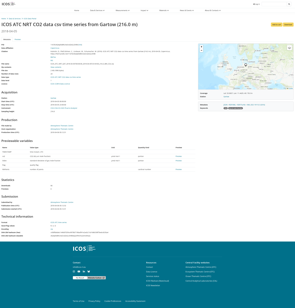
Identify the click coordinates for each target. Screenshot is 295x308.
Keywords (204, 108)
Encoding (5, 229)
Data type (5, 77)
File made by (6, 126)
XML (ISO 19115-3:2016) (256, 105)
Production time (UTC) (10, 132)
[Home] (9, 4)
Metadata (204, 105)
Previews (5, 189)
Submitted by (6, 202)
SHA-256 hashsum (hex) (10, 232)
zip (52, 229)
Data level (5, 80)
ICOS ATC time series (59, 222)
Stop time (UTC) (7, 105)
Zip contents (6, 67)
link (80, 45)
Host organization (8, 129)
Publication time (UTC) (10, 205)
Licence (4, 84)
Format (4, 222)
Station (4, 98)
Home (3, 18)
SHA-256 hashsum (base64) (12, 236)
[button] (97, 10)
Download (288, 24)
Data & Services (15, 18)
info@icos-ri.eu (79, 267)
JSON (226, 105)
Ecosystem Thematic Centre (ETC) (200, 271)
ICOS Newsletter (153, 285)
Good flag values (8, 226)
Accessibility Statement (135, 301)
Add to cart (276, 24)
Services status (152, 276)
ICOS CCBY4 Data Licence (60, 84)
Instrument (5, 108)
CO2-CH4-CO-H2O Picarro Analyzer (64, 108)
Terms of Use (78, 301)
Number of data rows (9, 74)
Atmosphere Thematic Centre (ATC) (201, 267)
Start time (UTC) (7, 101)
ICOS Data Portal (30, 18)
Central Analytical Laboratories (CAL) (201, 281)
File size (4, 70)
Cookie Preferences (112, 301)
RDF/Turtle (241, 105)
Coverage (203, 93)
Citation (4, 51)
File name (5, 64)
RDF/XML (232, 105)
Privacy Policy (94, 301)
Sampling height (7, 111)
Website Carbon (95, 278)
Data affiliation (7, 48)
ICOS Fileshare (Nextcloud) (157, 281)
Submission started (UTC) (11, 209)
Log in (257, 4)
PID (2, 45)
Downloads (5, 185)
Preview (18, 39)
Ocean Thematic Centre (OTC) (198, 276)
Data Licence (151, 271)
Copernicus (55, 48)
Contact (149, 267)
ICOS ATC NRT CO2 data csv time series (66, 77)
